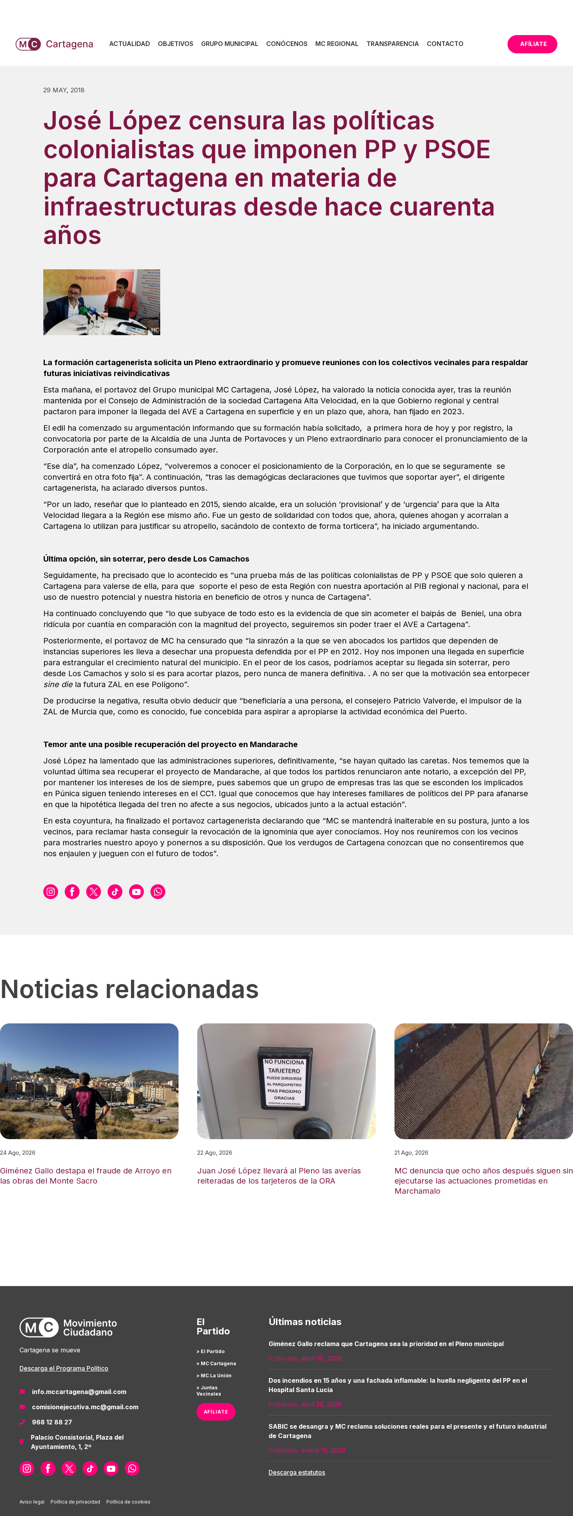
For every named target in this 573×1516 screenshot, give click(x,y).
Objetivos (175, 44)
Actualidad (129, 44)
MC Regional (337, 44)
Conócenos (287, 44)
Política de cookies (128, 1502)
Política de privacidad (75, 1502)
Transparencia (392, 44)
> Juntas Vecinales (208, 1391)
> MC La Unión (214, 1375)
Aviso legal (31, 1502)
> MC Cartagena (216, 1363)
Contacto (445, 44)
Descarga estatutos (297, 1472)
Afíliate (533, 44)
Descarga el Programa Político (63, 1368)
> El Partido (210, 1351)
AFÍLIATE (216, 1412)
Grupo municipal (229, 44)
